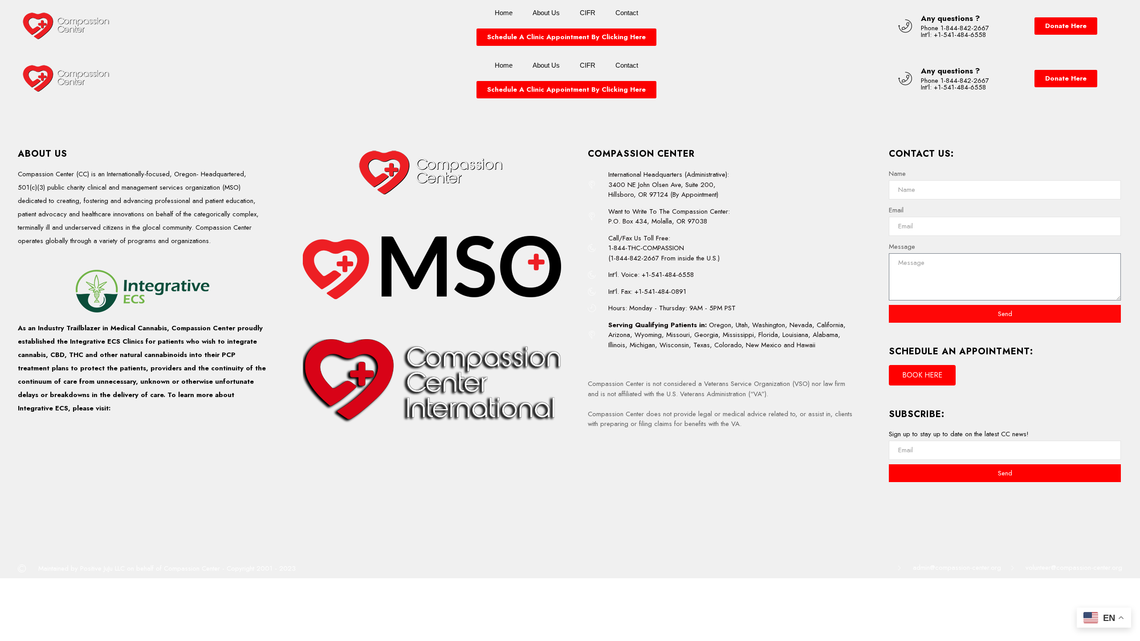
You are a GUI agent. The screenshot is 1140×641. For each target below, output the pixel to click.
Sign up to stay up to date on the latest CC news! (959, 434)
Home (504, 12)
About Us (546, 12)
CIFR (587, 12)
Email (896, 210)
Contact (626, 12)
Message (902, 247)
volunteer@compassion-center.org (1074, 567)
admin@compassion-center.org (957, 567)
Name (897, 174)
